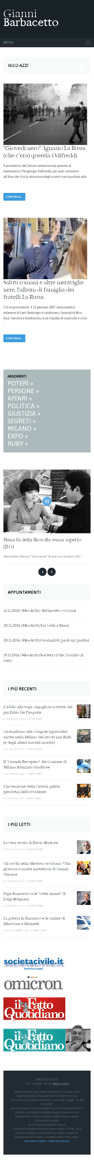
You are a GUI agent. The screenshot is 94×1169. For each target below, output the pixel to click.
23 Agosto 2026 (15, 749)
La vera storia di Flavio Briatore (30, 843)
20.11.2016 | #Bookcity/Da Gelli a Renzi (36, 625)
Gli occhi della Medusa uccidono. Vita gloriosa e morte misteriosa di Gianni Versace (36, 869)
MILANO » (22, 428)
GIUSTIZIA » (24, 413)
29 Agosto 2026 (15, 719)
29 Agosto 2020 (15, 849)
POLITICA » (23, 406)
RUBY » (18, 443)
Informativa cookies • (36, 1141)
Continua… (14, 196)
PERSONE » (23, 390)
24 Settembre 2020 (17, 930)
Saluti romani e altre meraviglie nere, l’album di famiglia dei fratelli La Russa (43, 290)
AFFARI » (20, 398)
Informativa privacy (59, 1141)
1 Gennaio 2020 (15, 881)
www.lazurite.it (61, 1083)
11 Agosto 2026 (15, 774)
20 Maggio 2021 (15, 906)
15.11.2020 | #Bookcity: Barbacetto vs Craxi (39, 611)
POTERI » (20, 383)
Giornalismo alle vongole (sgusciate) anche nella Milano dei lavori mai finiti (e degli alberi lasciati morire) (37, 737)
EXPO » (18, 436)
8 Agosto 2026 (15, 798)
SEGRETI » (22, 421)
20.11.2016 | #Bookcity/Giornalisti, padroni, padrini (46, 640)
